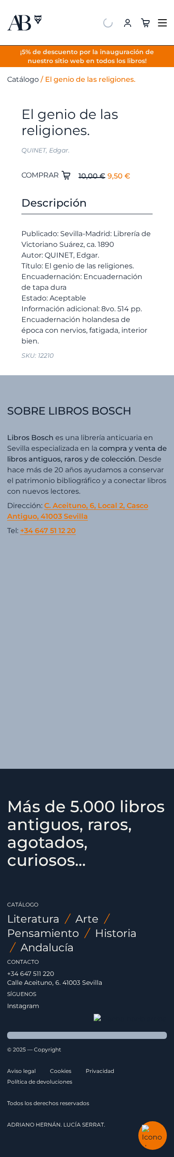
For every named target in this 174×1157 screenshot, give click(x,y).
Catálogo (23, 79)
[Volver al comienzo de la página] (130, 1019)
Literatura (33, 918)
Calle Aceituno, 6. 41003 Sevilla (54, 983)
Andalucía (47, 947)
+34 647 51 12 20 (48, 530)
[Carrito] (145, 22)
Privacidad (100, 1071)
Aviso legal (21, 1071)
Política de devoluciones (39, 1081)
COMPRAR (41, 175)
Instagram (23, 1006)
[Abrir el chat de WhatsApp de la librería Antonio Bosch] (152, 1135)
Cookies (60, 1071)
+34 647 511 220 (30, 974)
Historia (116, 933)
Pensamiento (43, 933)
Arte (87, 918)
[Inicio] (24, 22)
